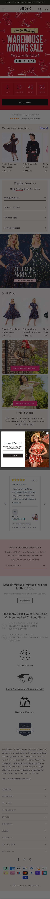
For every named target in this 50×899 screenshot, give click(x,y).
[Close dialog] (47, 433)
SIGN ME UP (13, 455)
